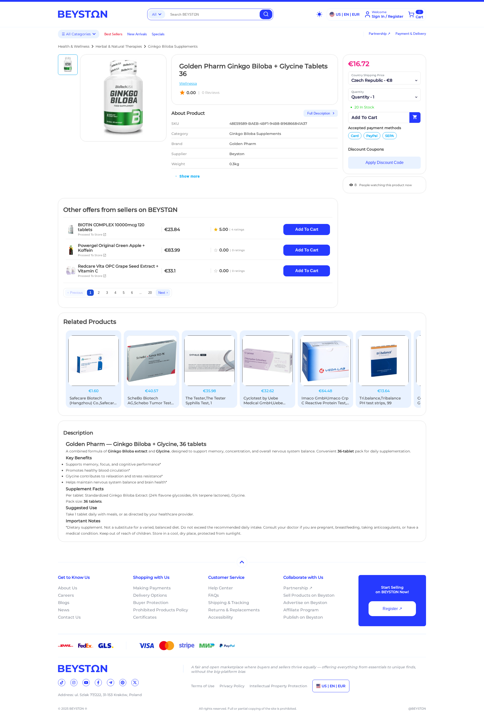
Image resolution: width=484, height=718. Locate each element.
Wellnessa (188, 83)
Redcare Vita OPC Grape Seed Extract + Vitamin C (118, 268)
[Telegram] (110, 682)
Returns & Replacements (234, 610)
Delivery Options (150, 595)
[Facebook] (98, 682)
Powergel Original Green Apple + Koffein (111, 248)
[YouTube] (86, 682)
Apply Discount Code (385, 162)
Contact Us (69, 617)
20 (150, 293)
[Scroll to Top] (242, 562)
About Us (67, 588)
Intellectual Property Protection (278, 686)
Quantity (357, 92)
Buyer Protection (150, 602)
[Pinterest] (123, 682)
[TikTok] (61, 682)
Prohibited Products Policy (160, 610)
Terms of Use (203, 686)
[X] (135, 682)
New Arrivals (137, 34)
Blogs (63, 602)
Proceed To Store (92, 234)
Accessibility (220, 617)
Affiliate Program (301, 610)
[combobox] (212, 14)
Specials (158, 34)
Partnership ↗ (379, 34)
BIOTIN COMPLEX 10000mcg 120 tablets (111, 227)
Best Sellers (113, 34)
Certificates (145, 617)
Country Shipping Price (367, 75)
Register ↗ (392, 609)
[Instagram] (74, 682)
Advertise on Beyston (305, 602)
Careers (66, 595)
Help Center (220, 588)
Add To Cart (306, 229)
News (63, 610)
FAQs (213, 595)
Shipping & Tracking (228, 602)
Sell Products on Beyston (309, 595)
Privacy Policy (232, 686)
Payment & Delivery (411, 34)
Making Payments (152, 588)
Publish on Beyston (303, 617)
